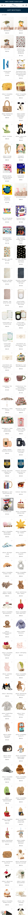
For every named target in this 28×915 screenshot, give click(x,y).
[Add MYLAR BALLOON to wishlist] (12, 500)
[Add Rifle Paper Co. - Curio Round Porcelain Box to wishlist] (25, 353)
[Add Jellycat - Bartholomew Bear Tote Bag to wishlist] (12, 102)
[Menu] (2, 5)
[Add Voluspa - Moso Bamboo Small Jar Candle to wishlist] (25, 437)
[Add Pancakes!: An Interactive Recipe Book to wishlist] (12, 185)
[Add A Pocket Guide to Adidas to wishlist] (12, 59)
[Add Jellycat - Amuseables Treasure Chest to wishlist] (25, 82)
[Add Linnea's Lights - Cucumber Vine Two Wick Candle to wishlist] (25, 311)
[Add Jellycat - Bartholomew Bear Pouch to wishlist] (12, 849)
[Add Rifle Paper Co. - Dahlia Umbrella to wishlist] (12, 397)
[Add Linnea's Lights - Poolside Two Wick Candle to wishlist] (12, 332)
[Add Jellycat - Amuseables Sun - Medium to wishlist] (25, 519)
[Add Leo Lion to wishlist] (25, 19)
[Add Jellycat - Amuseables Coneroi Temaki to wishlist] (12, 909)
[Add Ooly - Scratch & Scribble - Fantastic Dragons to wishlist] (25, 226)
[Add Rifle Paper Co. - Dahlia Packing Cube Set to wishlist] (25, 397)
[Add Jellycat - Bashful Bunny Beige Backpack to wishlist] (12, 722)
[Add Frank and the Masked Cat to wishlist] (25, 164)
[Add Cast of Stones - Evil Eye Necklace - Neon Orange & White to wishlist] (12, 353)
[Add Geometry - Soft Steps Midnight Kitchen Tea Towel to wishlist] (25, 268)
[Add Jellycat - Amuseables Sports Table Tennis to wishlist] (25, 600)
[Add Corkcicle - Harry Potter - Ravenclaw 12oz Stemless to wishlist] (25, 459)
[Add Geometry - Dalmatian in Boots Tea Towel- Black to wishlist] (25, 247)
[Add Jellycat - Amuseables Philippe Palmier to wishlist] (25, 786)
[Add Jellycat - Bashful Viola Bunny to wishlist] (25, 619)
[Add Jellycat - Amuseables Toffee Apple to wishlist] (12, 807)
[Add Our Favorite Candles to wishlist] (25, 185)
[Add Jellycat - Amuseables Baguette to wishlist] (25, 541)
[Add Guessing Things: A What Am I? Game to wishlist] (25, 206)
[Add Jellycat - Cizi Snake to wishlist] (12, 124)
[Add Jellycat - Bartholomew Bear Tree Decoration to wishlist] (12, 828)
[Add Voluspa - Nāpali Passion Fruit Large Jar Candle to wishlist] (25, 416)
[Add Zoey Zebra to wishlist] (12, 37)
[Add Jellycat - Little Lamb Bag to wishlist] (25, 889)
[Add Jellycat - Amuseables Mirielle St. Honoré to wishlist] (12, 889)
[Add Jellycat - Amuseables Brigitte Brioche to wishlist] (25, 765)
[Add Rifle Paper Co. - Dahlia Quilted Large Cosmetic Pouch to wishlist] (12, 416)
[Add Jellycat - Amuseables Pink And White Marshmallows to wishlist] (12, 519)
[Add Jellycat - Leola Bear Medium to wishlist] (12, 662)
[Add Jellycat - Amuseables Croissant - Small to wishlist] (12, 560)
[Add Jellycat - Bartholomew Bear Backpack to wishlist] (25, 682)
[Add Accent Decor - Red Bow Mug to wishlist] (12, 374)
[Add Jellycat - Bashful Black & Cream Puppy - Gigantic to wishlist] (25, 909)
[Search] (4, 5)
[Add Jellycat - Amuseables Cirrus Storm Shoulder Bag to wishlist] (12, 765)
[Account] (23, 5)
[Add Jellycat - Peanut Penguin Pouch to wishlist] (12, 744)
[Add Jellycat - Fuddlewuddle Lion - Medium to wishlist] (12, 619)
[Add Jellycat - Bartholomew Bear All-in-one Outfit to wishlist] (25, 849)
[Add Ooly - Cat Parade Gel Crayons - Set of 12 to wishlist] (12, 206)
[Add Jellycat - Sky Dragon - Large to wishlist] (12, 541)
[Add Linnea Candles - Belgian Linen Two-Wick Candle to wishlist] (25, 289)
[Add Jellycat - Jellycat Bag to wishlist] (12, 682)
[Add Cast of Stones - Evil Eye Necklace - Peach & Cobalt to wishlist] (25, 332)
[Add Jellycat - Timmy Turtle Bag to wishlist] (25, 701)
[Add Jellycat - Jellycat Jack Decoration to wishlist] (12, 869)
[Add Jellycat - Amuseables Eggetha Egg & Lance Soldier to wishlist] (25, 744)
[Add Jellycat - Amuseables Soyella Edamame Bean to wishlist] (12, 786)
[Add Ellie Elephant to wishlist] (12, 19)
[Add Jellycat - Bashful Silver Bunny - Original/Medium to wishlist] (12, 701)
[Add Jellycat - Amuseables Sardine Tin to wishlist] (25, 722)
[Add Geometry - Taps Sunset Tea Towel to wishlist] (12, 289)
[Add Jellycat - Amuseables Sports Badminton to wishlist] (12, 600)
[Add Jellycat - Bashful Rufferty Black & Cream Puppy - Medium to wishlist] (25, 102)
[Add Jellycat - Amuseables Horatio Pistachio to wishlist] (25, 662)
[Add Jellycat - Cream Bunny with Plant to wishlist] (25, 869)
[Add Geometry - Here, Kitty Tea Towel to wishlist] (12, 247)
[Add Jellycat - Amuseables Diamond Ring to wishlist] (25, 560)
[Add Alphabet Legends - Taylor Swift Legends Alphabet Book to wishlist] (12, 164)
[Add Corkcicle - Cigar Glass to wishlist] (25, 480)
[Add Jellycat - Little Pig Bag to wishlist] (25, 641)
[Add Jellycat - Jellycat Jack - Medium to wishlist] (25, 124)
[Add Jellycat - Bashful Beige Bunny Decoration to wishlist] (25, 828)
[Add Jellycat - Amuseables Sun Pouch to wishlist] (12, 82)
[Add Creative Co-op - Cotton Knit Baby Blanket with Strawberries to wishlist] (25, 37)
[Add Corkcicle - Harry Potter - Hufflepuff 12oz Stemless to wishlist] (12, 459)
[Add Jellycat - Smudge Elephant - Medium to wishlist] (12, 580)
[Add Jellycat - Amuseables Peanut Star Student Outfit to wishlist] (25, 807)
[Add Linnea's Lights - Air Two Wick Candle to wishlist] (12, 311)
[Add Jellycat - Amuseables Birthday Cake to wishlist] (25, 500)
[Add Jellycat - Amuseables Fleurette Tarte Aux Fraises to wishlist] (12, 641)
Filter (5, 14)
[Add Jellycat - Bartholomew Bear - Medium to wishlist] (25, 580)
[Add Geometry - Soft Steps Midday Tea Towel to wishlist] (12, 268)
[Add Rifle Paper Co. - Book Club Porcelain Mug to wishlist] (12, 480)
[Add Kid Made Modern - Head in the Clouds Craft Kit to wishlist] (12, 226)
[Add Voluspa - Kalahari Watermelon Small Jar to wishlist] (12, 437)
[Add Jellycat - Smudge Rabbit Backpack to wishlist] (12, 144)
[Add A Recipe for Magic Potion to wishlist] (25, 144)
